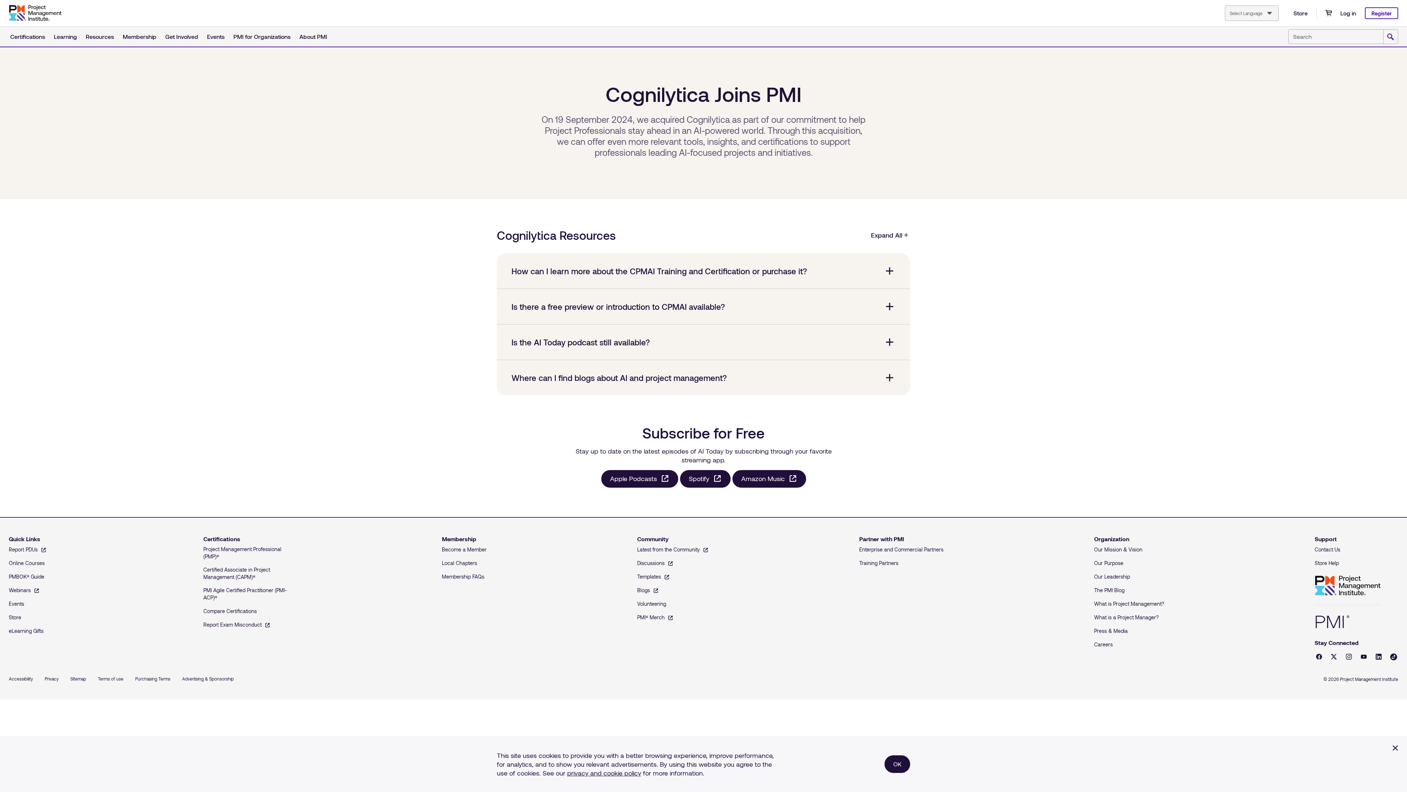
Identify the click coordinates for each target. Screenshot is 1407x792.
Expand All (886, 235)
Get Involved (181, 36)
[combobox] (1252, 13)
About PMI (313, 36)
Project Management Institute (1348, 586)
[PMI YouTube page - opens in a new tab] (1363, 656)
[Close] (1395, 748)
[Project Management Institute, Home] (35, 13)
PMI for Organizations (262, 36)
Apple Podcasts (633, 478)
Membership (139, 36)
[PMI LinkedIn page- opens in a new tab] (1378, 656)
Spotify (699, 478)
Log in (1348, 13)
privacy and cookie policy (604, 773)
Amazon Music (763, 478)
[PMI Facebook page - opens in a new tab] (1319, 656)
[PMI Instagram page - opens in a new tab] (1349, 656)
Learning (65, 36)
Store (1300, 13)
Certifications (27, 36)
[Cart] (1328, 13)
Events (216, 36)
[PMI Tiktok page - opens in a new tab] (1393, 656)
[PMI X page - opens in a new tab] (1333, 656)
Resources (100, 36)
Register (1381, 13)
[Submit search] (1390, 37)
